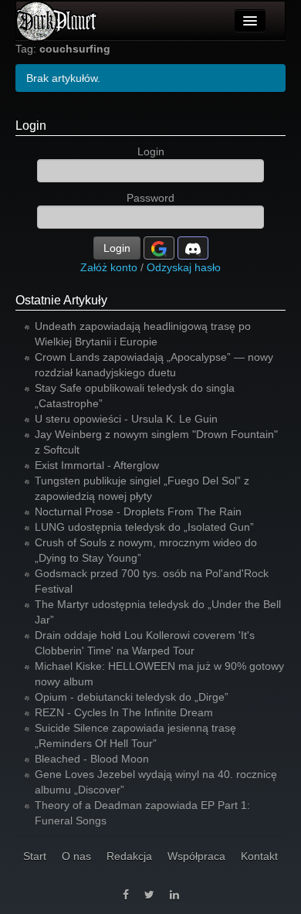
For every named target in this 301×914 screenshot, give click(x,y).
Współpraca (196, 856)
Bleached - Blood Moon (92, 759)
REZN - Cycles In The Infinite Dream (124, 712)
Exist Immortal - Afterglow (97, 465)
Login (30, 125)
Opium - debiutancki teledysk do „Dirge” (131, 697)
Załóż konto (108, 267)
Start (34, 856)
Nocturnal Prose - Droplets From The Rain (138, 511)
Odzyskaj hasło (184, 267)
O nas (76, 856)
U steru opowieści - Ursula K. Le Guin (126, 419)
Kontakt (259, 856)
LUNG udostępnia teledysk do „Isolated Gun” (144, 527)
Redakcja (129, 856)
